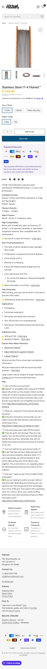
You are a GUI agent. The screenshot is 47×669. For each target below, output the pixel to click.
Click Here (15, 370)
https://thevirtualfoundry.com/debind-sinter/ (20, 426)
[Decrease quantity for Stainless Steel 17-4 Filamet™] (4, 132)
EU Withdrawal (7, 581)
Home (4, 23)
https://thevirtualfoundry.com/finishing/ (18, 501)
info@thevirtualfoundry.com (13, 576)
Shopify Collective (9, 620)
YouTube (33, 608)
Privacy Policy (7, 596)
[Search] (42, 16)
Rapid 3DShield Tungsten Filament (19, 352)
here (24, 605)
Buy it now (23, 139)
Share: (4, 179)
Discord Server (14, 611)
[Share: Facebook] (10, 179)
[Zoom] (40, 30)
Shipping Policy (8, 590)
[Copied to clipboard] (22, 179)
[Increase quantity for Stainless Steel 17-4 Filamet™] (11, 132)
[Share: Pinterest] (18, 179)
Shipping (4, 94)
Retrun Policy (7, 593)
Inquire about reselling (10, 623)
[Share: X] (14, 179)
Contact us (6, 377)
